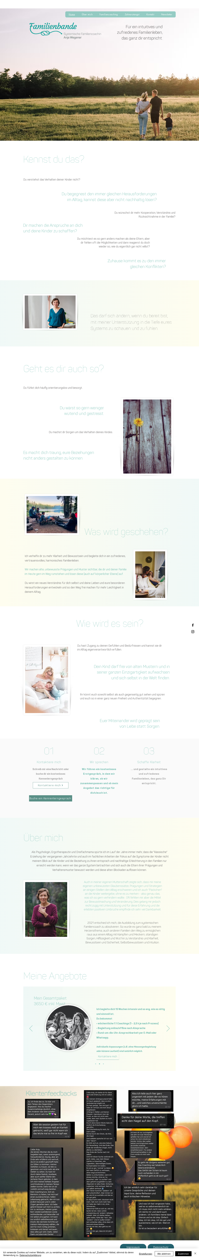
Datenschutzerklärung (30, 1255)
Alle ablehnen (164, 1253)
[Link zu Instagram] (193, 632)
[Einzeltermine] (99, 1063)
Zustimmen (183, 1253)
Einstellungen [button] (145, 1253)
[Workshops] (103, 1063)
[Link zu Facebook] (193, 625)
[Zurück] (30, 1028)
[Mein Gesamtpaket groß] (95, 1063)
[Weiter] (168, 1028)
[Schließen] (195, 1254)
